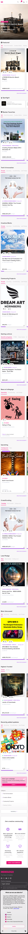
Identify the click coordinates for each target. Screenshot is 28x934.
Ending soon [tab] (18, 503)
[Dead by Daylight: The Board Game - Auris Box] (13, 352)
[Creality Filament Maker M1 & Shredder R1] (13, 131)
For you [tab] (3, 170)
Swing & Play (6, 425)
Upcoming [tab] (8, 170)
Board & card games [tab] (6, 337)
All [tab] (2, 45)
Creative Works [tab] (18, 45)
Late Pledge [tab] (24, 170)
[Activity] (21, 1)
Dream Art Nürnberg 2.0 (10, 314)
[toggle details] (24, 90)
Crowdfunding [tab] (16, 170)
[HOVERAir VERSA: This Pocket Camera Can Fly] (13, 186)
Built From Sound (7, 480)
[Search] (18, 2)
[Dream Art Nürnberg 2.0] (13, 297)
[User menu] (23, 2)
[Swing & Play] (13, 408)
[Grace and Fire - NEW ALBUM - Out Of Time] (13, 574)
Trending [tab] (3, 503)
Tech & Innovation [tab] (8, 45)
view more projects (21, 93)
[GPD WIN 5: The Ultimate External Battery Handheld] (13, 630)
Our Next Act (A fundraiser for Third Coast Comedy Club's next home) (12, 260)
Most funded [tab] (10, 503)
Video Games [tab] (21, 337)
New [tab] (11, 448)
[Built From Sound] (13, 463)
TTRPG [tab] (15, 337)
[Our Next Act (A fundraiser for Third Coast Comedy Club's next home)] (13, 242)
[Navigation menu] (26, 1)
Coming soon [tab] (4, 448)
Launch (13, 784)
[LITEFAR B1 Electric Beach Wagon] (13, 60)
